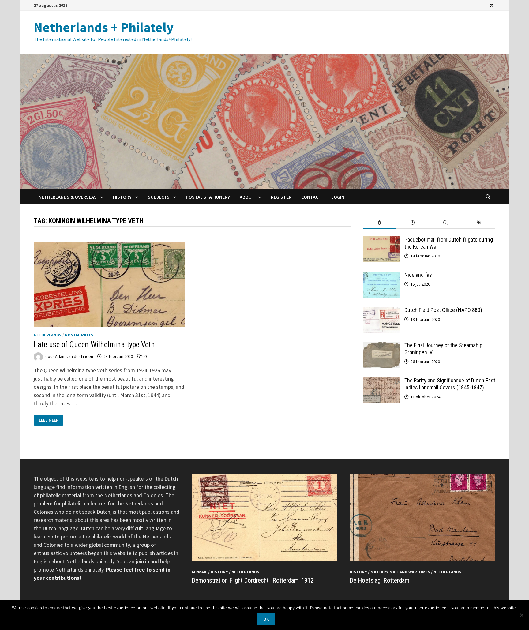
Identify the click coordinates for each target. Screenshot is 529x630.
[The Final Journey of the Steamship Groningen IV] (381, 346)
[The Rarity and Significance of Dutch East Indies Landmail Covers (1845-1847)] (381, 381)
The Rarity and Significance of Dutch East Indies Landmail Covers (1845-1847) (449, 384)
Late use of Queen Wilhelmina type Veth (94, 344)
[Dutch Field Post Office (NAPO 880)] (381, 310)
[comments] (445, 223)
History (122, 197)
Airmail (199, 572)
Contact (311, 197)
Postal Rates (79, 335)
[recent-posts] (412, 223)
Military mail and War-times (400, 572)
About (247, 197)
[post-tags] (478, 223)
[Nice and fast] (381, 275)
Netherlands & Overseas (68, 197)
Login (337, 197)
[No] (521, 615)
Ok (266, 619)
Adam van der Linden (74, 356)
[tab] (379, 223)
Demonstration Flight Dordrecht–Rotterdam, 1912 (252, 580)
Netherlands (48, 335)
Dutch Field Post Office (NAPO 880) (443, 310)
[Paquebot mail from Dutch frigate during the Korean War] (381, 240)
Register (281, 197)
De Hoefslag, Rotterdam (379, 580)
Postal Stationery (208, 197)
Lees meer (50, 420)
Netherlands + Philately (104, 27)
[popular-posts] (379, 223)
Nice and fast (419, 275)
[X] (491, 5)
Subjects (159, 197)
